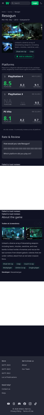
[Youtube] (8, 403)
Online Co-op (20, 268)
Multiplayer (7, 268)
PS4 (3, 20)
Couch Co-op (29, 264)
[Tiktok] (35, 403)
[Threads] (14, 403)
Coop (32, 51)
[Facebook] (24, 403)
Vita (10, 20)
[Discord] (19, 403)
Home (4, 12)
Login (35, 3)
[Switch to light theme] (41, 3)
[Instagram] (30, 403)
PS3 (6, 20)
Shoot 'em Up (21, 51)
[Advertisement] (22, 188)
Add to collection (25, 56)
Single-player (34, 268)
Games (10, 12)
